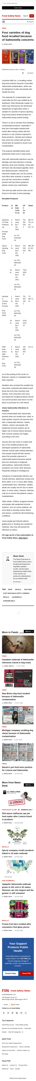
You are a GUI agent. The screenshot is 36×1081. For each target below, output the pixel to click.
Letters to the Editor (8, 1050)
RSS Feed (5, 1054)
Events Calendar (24, 1047)
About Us (5, 1065)
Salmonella (17, 597)
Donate (17, 1069)
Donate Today (10, 973)
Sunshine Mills (9, 601)
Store (12, 1069)
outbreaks (27, 1028)
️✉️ (5, 1004)
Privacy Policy (22, 1065)
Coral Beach (9, 666)
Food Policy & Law (9, 810)
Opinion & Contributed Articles (12, 1028)
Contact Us (13, 1065)
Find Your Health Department (12, 1043)
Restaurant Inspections (10, 1047)
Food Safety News (20, 1078)
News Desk (8, 44)
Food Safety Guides (21, 1025)
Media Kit (5, 1069)
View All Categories (14, 1032)
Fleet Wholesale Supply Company (16, 593)
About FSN (26, 973)
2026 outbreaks (8, 880)
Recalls (18, 589)
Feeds (4, 28)
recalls (6, 597)
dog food (28, 589)
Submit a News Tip (23, 1050)
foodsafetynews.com (9, 994)
